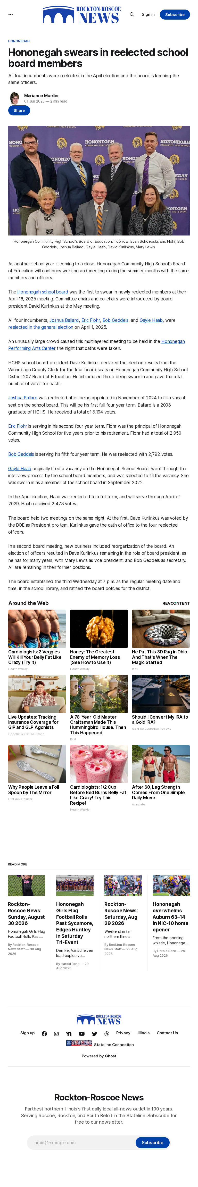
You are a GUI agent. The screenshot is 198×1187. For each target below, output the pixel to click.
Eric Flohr (90, 320)
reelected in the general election (40, 327)
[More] (10, 14)
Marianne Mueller (41, 95)
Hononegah (19, 41)
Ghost (110, 1056)
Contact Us (167, 1032)
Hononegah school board (42, 291)
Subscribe (175, 14)
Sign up (27, 1032)
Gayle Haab (151, 320)
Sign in (148, 14)
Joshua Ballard (64, 320)
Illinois (144, 1032)
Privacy (123, 1032)
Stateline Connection (114, 1044)
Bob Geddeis (115, 320)
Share (19, 110)
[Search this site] (132, 14)
